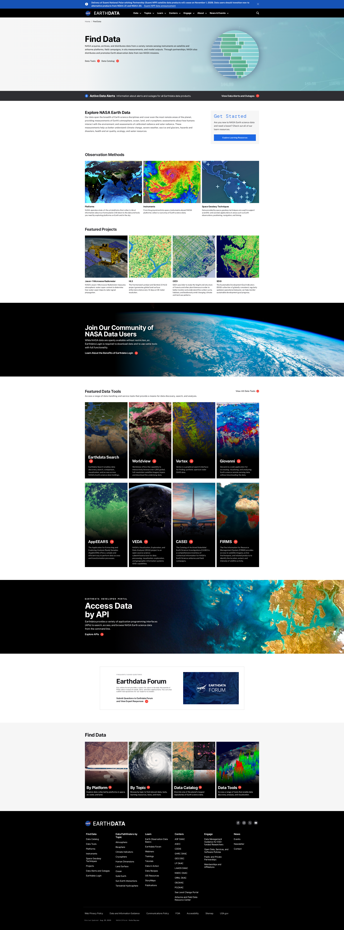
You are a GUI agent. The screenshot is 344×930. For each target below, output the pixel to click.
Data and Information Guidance (125, 913)
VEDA (137, 541)
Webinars (149, 851)
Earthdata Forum (153, 846)
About (200, 13)
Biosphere (120, 847)
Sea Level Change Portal (186, 892)
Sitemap (209, 913)
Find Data (91, 834)
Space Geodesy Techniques (215, 206)
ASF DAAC (180, 839)
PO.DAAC (179, 887)
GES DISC (179, 858)
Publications (151, 885)
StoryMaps (150, 880)
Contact (238, 848)
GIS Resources (152, 875)
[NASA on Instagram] (244, 823)
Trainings (149, 856)
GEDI (175, 281)
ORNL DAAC (181, 877)
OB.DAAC (179, 882)
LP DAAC (179, 863)
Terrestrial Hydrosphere (127, 885)
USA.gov (224, 913)
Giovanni (227, 461)
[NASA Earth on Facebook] (238, 823)
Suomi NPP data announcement (160, 6)
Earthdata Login (93, 875)
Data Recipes (151, 870)
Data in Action (152, 866)
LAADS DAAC (181, 868)
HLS (131, 281)
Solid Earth (121, 876)
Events (237, 839)
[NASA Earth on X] (250, 823)
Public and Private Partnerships (212, 858)
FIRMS (226, 541)
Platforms (89, 206)
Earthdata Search (103, 457)
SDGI (219, 281)
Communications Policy (157, 913)
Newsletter (239, 844)
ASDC (177, 844)
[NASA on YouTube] (256, 823)
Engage (187, 13)
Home (87, 21)
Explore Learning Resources (234, 138)
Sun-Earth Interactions (126, 881)
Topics (147, 13)
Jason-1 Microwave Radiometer (100, 281)
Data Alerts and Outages (98, 870)
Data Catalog (108, 61)
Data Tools (90, 61)
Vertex (182, 461)
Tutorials (149, 861)
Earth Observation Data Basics (156, 840)
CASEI (181, 541)
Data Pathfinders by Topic (126, 836)
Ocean (119, 871)
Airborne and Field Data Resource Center (186, 898)
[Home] (107, 13)
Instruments (149, 206)
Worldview (141, 461)
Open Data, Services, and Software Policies (216, 850)
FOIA (177, 913)
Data (135, 13)
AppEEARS (98, 541)
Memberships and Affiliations (212, 865)
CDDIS (178, 848)
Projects (90, 866)
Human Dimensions (125, 861)
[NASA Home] (88, 13)
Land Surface (122, 866)
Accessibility (193, 913)
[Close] (258, 4)
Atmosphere (121, 842)
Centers (173, 13)
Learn (160, 13)
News (237, 834)
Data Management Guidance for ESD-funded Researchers (213, 842)
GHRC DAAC (181, 853)
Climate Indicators (124, 852)
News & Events (218, 13)
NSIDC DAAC (181, 873)
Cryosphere (121, 856)
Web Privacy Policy (94, 913)
